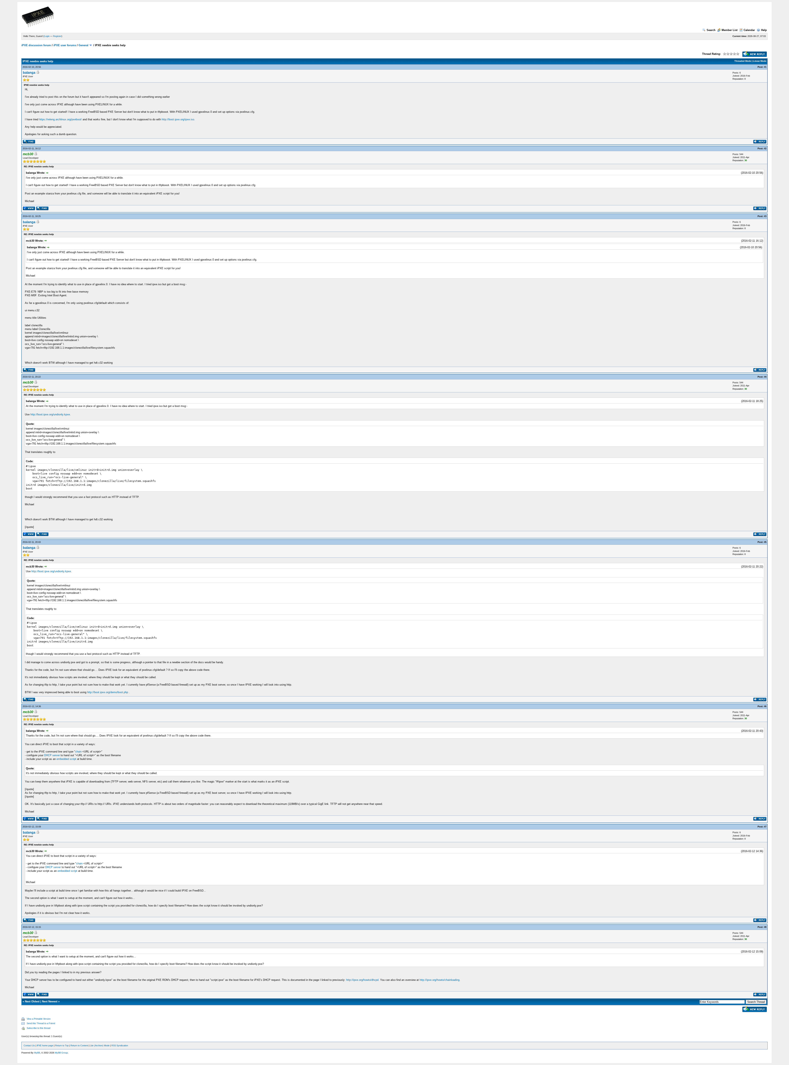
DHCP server (52, 755)
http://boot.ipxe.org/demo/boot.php (107, 692)
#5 (765, 542)
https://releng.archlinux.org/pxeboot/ (60, 119)
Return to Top (62, 1045)
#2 (765, 148)
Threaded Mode (742, 61)
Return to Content (79, 1045)
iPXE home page (45, 1045)
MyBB (37, 1052)
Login (47, 36)
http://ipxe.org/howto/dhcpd (362, 979)
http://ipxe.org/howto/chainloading (439, 979)
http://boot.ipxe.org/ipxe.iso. (178, 119)
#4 (765, 377)
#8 (765, 927)
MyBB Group (61, 1052)
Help (764, 30)
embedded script (66, 759)
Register (57, 36)
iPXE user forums (64, 45)
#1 (765, 67)
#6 (765, 706)
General (83, 45)
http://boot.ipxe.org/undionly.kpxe (50, 414)
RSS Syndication (119, 1045)
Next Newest (49, 1001)
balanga (29, 72)
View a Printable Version (39, 1019)
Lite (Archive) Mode (100, 1045)
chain (78, 751)
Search (711, 30)
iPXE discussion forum (36, 45)
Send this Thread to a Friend (41, 1023)
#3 (765, 216)
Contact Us (29, 1045)
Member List (729, 30)
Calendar (749, 30)
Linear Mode (759, 61)
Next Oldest (32, 1001)
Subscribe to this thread (38, 1028)
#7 (765, 826)
